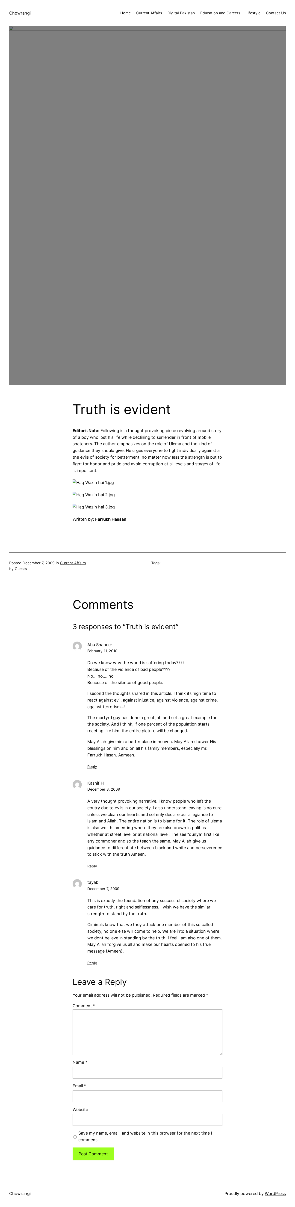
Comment (84, 1005)
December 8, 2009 (103, 789)
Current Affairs (73, 563)
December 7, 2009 (103, 888)
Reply (92, 766)
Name (80, 1062)
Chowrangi (20, 13)
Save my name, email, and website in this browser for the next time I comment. (145, 1136)
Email (79, 1085)
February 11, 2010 (102, 650)
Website (80, 1109)
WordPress (275, 1193)
